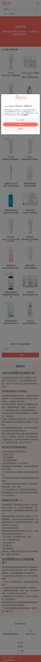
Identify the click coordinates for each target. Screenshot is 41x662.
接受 (20, 124)
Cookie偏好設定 (25, 114)
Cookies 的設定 (20, 120)
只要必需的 (20, 128)
